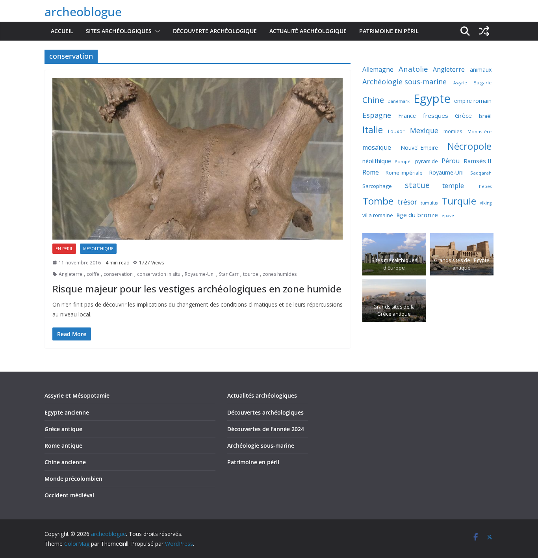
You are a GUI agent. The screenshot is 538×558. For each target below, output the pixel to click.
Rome (370, 172)
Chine (373, 100)
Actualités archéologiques (262, 395)
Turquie (459, 200)
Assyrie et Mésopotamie (77, 395)
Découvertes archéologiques (265, 412)
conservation (118, 274)
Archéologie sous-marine (404, 81)
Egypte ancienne (67, 412)
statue (417, 184)
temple (453, 185)
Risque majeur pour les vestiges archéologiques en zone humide (196, 288)
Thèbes (484, 186)
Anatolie (413, 69)
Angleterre (70, 274)
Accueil (62, 31)
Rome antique (63, 445)
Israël (485, 116)
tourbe (250, 274)
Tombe (377, 200)
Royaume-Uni (200, 274)
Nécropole (469, 146)
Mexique (424, 130)
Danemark (399, 101)
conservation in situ (158, 274)
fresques (435, 115)
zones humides (280, 274)
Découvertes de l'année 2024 (265, 429)
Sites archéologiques (119, 31)
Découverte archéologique (215, 31)
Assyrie (460, 83)
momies (452, 131)
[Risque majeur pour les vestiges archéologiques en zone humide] (197, 159)
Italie (372, 130)
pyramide (426, 161)
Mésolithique (98, 248)
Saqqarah (481, 173)
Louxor (396, 131)
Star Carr (229, 274)
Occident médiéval (69, 495)
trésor (407, 201)
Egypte (432, 98)
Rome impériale (404, 172)
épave (448, 215)
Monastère (480, 131)
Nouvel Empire (419, 147)
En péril (64, 248)
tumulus (429, 203)
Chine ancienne (65, 462)
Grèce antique (63, 429)
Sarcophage (377, 186)
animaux (481, 69)
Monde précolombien (73, 478)
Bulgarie (482, 83)
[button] (156, 31)
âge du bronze (417, 215)
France (407, 115)
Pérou (451, 160)
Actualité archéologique (308, 31)
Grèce (463, 115)
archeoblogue (83, 12)
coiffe (93, 274)
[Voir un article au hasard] (484, 31)
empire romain (473, 100)
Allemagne (377, 69)
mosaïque (376, 147)
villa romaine (377, 215)
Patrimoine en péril (389, 31)
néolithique (376, 161)
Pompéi (403, 161)
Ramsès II (478, 161)
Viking (486, 203)
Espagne (376, 115)
